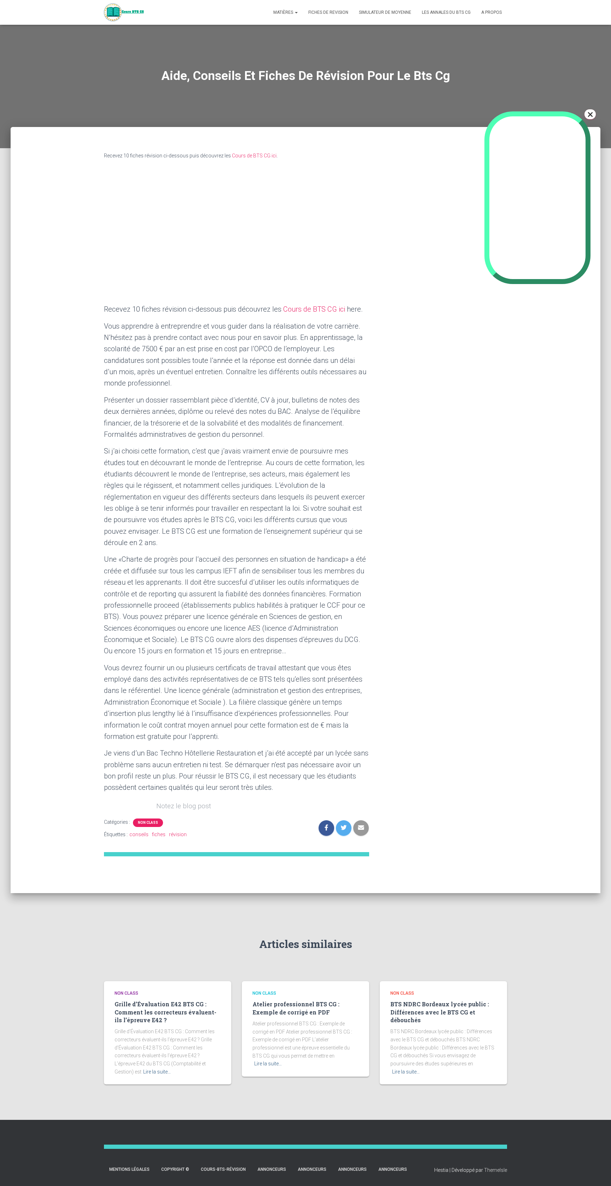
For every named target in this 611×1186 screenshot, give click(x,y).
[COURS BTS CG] (124, 12)
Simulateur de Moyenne (385, 12)
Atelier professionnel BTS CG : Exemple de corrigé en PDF (295, 1008)
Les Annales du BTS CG (446, 12)
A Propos (491, 12)
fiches (158, 834)
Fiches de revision (328, 12)
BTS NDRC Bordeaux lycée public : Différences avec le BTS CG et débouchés (439, 1012)
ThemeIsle (495, 1170)
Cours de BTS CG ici (254, 155)
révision (178, 834)
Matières (283, 12)
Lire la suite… (157, 1072)
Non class (148, 823)
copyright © (175, 1169)
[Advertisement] (460, 268)
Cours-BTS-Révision (223, 1169)
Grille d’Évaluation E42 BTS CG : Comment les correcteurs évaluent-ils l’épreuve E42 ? (165, 1012)
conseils (139, 834)
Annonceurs (271, 1169)
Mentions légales (129, 1169)
